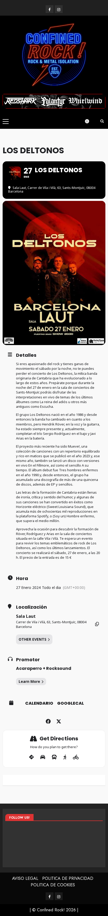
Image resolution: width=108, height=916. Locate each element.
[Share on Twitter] (58, 720)
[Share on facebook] (48, 720)
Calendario (39, 703)
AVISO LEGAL (25, 878)
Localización (31, 607)
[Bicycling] (76, 757)
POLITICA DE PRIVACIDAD (67, 878)
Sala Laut (26, 616)
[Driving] (43, 757)
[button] (6, 121)
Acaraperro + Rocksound (43, 668)
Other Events (32, 639)
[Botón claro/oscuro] (89, 121)
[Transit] (54, 757)
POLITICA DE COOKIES (53, 885)
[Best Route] (31, 757)
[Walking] (65, 757)
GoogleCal (70, 703)
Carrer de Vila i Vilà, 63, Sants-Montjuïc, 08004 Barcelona (51, 624)
